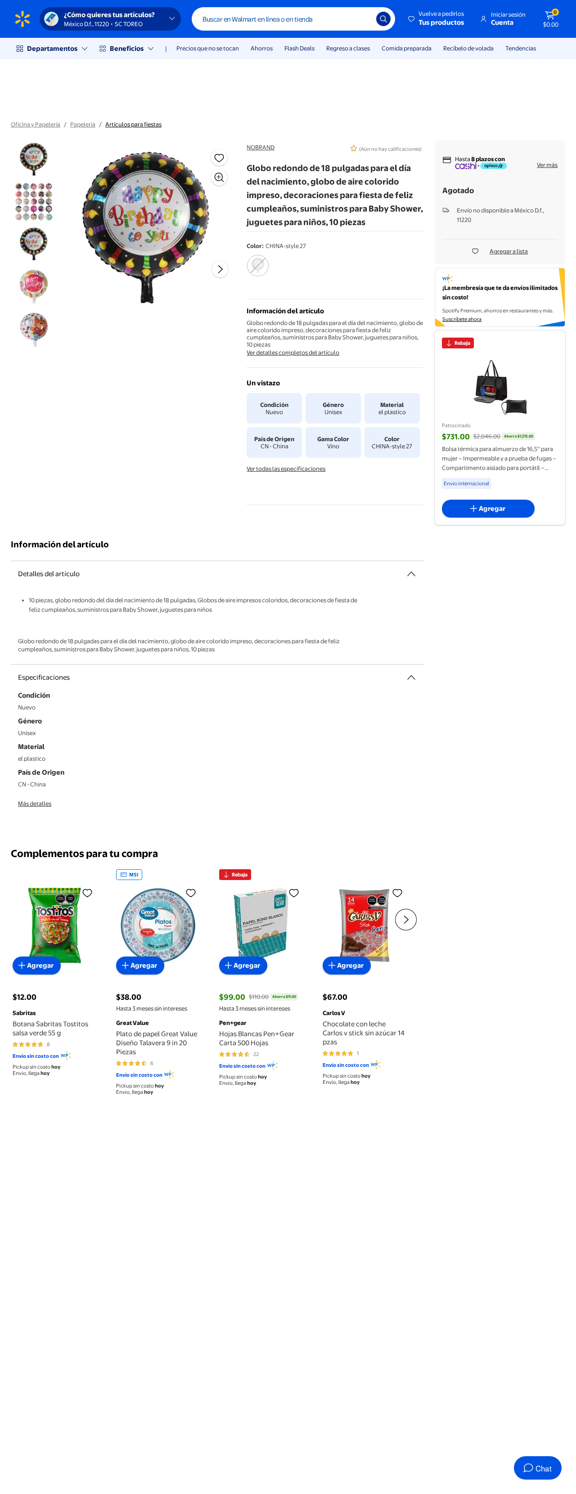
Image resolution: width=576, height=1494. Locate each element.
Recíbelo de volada (468, 48)
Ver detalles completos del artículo (293, 352)
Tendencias (520, 48)
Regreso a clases (348, 48)
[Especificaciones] (411, 677)
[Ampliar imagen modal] (219, 177)
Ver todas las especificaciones (286, 468)
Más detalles (34, 803)
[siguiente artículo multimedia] (220, 269)
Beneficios (127, 48)
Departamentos (52, 48)
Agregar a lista (509, 251)
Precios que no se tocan (207, 48)
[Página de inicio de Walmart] (22, 19)
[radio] (257, 271)
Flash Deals (299, 48)
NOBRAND (260, 147)
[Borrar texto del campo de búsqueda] (363, 19)
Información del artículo (60, 544)
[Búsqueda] (383, 19)
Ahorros (262, 48)
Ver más (547, 164)
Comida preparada (407, 48)
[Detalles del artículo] (411, 574)
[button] (436, 19)
